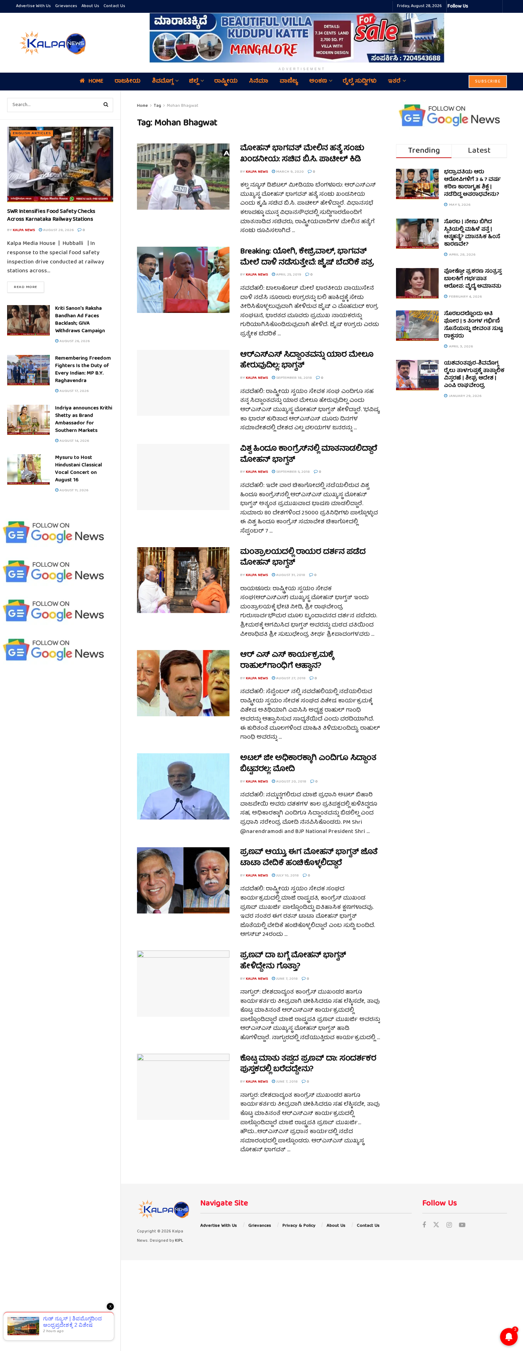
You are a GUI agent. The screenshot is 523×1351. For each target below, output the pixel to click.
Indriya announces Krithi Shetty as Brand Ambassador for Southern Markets (83, 419)
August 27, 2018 (290, 678)
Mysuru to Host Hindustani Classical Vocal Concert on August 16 (78, 469)
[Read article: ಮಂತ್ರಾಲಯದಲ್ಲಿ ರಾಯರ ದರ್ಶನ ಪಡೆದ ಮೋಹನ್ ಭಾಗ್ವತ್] (183, 580)
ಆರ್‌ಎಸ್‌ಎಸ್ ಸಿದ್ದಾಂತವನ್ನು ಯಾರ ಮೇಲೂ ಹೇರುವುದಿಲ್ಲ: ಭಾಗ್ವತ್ (306, 360)
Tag (157, 106)
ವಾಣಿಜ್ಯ (289, 82)
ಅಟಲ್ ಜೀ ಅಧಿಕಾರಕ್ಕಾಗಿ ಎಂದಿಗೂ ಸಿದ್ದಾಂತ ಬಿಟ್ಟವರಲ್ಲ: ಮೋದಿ (308, 764)
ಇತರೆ (394, 82)
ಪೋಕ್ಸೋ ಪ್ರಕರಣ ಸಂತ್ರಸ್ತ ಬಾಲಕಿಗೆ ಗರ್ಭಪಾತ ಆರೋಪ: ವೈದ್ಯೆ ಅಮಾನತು (473, 279)
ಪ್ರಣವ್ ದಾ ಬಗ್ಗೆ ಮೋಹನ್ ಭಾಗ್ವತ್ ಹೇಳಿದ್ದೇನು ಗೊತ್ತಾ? (293, 961)
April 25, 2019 (288, 274)
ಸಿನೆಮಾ (258, 82)
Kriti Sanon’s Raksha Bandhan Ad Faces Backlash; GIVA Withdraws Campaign (80, 320)
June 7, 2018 (286, 978)
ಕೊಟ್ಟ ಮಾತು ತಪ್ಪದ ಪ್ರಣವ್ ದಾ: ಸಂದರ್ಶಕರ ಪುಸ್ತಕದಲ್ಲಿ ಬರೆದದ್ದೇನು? (308, 1064)
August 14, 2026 (73, 441)
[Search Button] (106, 105)
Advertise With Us (33, 6)
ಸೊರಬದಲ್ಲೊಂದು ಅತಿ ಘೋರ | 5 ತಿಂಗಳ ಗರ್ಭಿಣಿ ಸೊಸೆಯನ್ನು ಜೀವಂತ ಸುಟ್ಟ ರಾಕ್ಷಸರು (473, 325)
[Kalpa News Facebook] (474, 6)
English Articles (32, 133)
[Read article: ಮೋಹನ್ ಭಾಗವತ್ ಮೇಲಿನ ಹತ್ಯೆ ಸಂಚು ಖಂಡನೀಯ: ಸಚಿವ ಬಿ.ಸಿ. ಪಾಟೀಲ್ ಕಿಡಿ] (183, 176)
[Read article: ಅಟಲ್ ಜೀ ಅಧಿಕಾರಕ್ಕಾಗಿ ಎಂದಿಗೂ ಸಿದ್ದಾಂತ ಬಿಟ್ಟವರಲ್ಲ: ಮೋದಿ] (183, 786)
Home (96, 82)
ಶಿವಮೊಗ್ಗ (162, 82)
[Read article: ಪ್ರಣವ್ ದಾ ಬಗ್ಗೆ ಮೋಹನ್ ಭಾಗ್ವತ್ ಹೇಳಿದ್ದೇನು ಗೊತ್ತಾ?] (183, 984)
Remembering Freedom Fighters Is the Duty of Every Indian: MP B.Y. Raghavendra (83, 370)
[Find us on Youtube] (462, 1226)
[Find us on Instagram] (449, 1226)
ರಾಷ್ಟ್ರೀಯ (226, 82)
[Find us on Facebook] (424, 1226)
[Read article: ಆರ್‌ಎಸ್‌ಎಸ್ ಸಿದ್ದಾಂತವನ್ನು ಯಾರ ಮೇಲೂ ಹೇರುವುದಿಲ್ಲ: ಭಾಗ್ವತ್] (183, 383)
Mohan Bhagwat (183, 106)
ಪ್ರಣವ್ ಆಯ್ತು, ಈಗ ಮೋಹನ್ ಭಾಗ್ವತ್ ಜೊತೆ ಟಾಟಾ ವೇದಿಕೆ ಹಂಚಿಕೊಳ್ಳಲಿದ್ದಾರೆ (309, 857)
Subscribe (488, 81)
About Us (90, 6)
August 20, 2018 (290, 781)
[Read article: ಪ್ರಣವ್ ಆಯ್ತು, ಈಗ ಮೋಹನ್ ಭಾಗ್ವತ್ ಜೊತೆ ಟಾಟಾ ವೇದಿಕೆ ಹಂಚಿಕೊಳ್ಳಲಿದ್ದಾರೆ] (183, 880)
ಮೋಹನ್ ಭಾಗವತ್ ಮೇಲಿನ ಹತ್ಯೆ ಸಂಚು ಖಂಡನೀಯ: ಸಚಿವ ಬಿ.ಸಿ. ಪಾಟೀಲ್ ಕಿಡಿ (302, 154)
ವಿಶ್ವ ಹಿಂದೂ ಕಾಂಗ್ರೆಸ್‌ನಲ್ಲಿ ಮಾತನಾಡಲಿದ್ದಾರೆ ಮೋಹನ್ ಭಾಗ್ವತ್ (308, 454)
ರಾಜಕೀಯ (128, 82)
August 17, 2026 (73, 391)
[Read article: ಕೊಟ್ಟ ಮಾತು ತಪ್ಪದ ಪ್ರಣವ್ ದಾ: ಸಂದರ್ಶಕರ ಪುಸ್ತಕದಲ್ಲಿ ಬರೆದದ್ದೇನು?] (183, 1087)
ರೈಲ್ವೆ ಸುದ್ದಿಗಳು (359, 82)
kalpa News (24, 230)
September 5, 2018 (292, 471)
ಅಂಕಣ (318, 82)
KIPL (179, 1241)
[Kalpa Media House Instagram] (483, 6)
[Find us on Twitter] (436, 1226)
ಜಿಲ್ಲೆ (194, 82)
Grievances (66, 6)
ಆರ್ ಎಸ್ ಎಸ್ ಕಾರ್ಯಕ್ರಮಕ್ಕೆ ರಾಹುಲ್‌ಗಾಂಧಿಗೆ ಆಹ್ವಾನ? (287, 660)
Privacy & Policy (299, 1226)
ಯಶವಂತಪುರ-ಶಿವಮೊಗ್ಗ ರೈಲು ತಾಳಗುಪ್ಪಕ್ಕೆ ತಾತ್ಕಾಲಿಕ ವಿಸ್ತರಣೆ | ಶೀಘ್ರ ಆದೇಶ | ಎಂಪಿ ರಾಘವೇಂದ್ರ (474, 375)
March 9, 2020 (289, 171)
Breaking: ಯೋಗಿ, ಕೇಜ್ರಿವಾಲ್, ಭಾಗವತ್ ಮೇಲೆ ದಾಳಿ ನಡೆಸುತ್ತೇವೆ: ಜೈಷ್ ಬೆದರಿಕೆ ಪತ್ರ (307, 257)
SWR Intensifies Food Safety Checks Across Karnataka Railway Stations (51, 216)
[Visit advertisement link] (302, 37)
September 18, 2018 (293, 378)
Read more (29, 286)
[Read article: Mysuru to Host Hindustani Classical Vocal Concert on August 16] (28, 469)
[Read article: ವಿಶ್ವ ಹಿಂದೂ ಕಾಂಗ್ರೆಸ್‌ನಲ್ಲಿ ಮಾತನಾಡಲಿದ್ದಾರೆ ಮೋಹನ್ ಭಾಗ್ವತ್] (183, 477)
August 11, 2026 (73, 490)
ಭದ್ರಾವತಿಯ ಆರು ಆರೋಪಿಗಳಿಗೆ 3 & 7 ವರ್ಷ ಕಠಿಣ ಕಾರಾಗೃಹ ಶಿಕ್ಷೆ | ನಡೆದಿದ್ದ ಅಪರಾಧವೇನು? (472, 183)
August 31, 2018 (290, 575)
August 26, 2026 (74, 341)
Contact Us (114, 6)
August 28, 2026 (58, 230)
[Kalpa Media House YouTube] (496, 6)
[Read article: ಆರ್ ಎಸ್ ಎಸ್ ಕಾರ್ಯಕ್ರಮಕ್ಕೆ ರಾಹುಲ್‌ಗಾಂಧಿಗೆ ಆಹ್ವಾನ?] (183, 683)
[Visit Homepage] (51, 43)
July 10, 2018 (287, 875)
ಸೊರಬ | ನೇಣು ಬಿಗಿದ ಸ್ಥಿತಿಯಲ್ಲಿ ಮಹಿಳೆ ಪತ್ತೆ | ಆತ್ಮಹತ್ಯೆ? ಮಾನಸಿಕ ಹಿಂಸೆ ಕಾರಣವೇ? (472, 233)
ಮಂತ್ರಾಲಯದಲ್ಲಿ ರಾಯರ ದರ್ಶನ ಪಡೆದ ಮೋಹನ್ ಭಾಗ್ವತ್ (302, 557)
